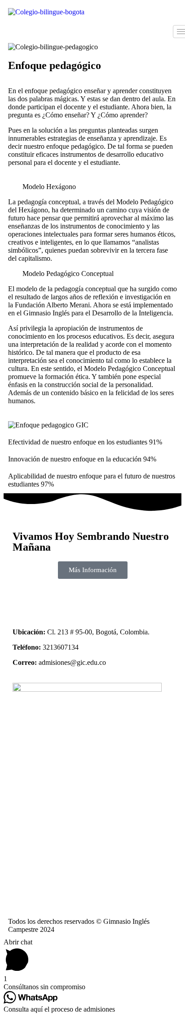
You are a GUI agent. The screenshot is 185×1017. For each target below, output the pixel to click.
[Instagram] (48, 599)
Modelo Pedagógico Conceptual (68, 273)
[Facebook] (24, 599)
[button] (92, 187)
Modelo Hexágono (49, 186)
